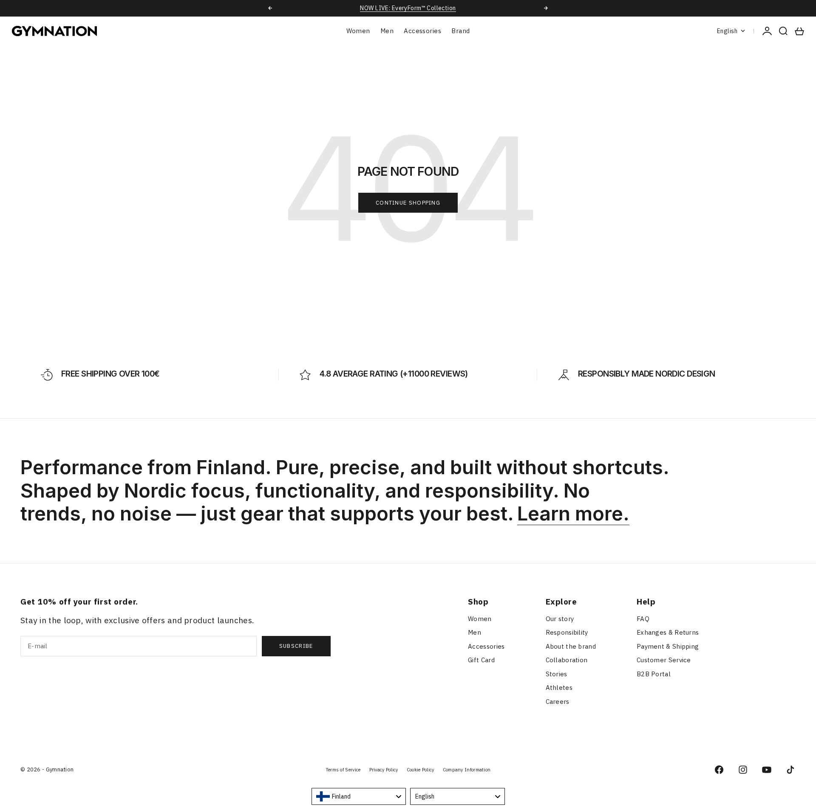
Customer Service (664, 660)
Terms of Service (343, 770)
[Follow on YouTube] (767, 770)
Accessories (422, 31)
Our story (560, 619)
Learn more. (573, 513)
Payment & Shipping (668, 646)
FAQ (643, 619)
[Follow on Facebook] (719, 770)
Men (387, 31)
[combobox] (359, 796)
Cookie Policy (420, 770)
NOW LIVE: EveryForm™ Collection (408, 8)
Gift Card (481, 660)
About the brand (571, 646)
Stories (556, 674)
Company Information (467, 770)
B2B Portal (654, 674)
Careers (558, 702)
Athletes (559, 687)
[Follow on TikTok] (790, 770)
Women (358, 31)
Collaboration (567, 660)
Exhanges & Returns (668, 632)
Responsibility (567, 632)
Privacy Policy (383, 770)
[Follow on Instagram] (743, 770)
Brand (460, 31)
